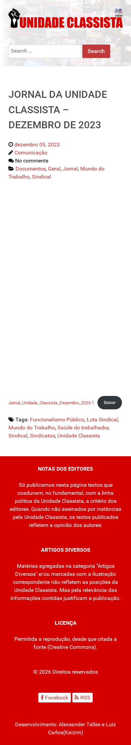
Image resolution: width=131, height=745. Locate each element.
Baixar (110, 402)
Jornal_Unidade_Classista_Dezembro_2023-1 (51, 402)
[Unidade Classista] (65, 17)
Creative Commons (71, 647)
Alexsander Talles (79, 724)
